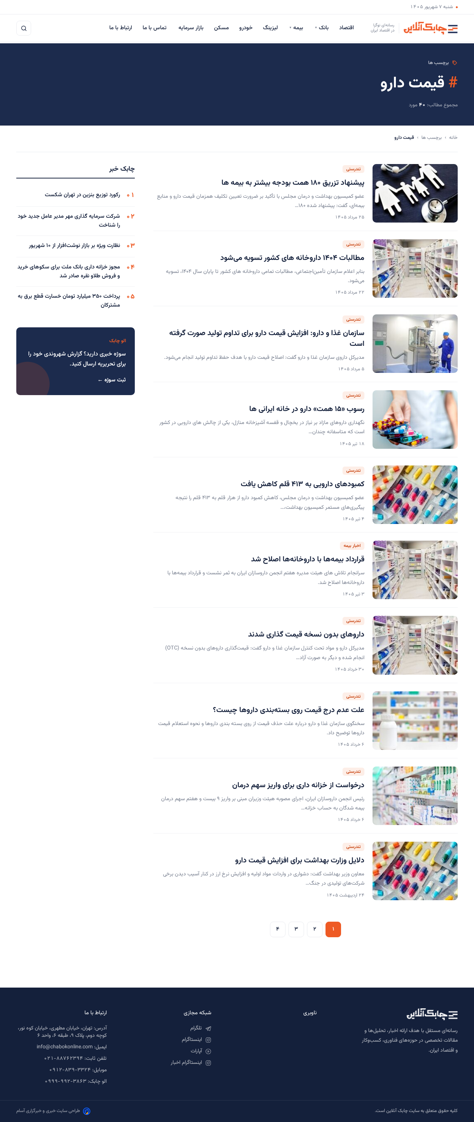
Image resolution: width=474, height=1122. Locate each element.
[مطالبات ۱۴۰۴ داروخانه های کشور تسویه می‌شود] (415, 268)
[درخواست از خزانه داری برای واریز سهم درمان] (415, 796)
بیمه (297, 28)
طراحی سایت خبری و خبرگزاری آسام (48, 1111)
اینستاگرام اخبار (186, 1062)
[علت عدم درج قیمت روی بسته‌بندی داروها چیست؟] (415, 720)
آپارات (196, 1051)
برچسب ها (431, 137)
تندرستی (353, 169)
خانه (453, 137)
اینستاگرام (192, 1039)
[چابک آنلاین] (394, 1014)
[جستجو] (23, 28)
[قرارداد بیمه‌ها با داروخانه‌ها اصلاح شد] (415, 570)
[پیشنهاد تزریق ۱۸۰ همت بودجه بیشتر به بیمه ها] (415, 193)
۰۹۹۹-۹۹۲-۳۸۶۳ (65, 1082)
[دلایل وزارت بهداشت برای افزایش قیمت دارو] (415, 871)
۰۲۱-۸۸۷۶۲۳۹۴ (63, 1059)
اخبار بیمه (352, 545)
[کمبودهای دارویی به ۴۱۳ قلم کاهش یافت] (415, 494)
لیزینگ (271, 28)
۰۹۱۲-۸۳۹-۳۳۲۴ (70, 1070)
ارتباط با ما (120, 28)
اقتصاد (347, 28)
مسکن (221, 28)
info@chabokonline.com (65, 1047)
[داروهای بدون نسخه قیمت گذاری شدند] (415, 645)
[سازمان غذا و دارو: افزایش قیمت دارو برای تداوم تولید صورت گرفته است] (415, 344)
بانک (322, 28)
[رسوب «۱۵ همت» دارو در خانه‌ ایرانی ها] (415, 419)
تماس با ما (155, 28)
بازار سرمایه (191, 28)
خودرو (246, 28)
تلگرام (196, 1028)
